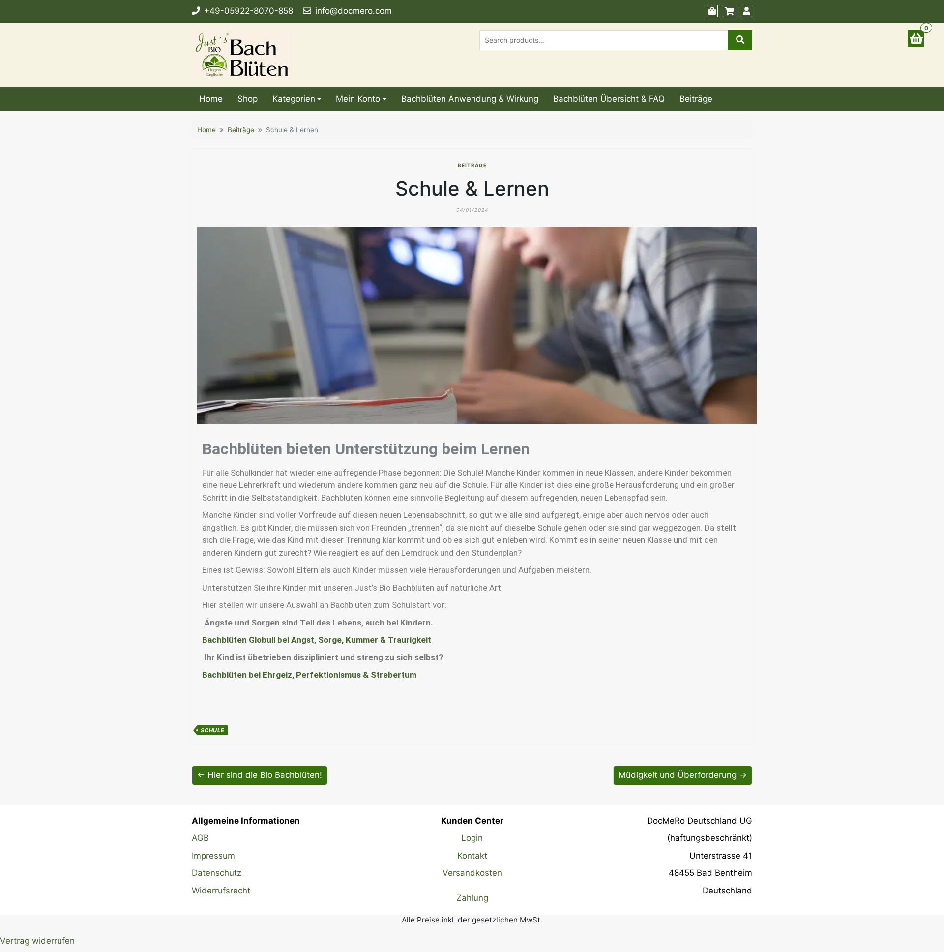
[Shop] (712, 11)
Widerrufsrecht (221, 890)
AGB (200, 838)
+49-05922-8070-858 (248, 11)
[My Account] (746, 11)
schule (213, 730)
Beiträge (695, 99)
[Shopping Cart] (916, 38)
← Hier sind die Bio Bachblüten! (259, 775)
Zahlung (472, 898)
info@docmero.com (353, 11)
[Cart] (729, 11)
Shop (247, 99)
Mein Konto (358, 99)
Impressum (213, 856)
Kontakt (472, 856)
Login (472, 838)
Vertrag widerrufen (37, 941)
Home (211, 99)
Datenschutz (216, 873)
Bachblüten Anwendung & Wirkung (469, 99)
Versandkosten (472, 873)
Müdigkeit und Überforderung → (683, 775)
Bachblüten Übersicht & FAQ (609, 99)
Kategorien (293, 99)
